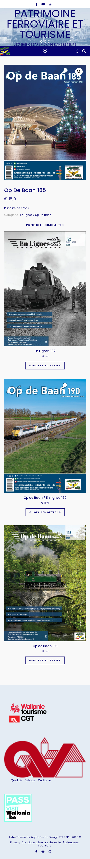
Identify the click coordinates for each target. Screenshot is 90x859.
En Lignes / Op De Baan (35, 215)
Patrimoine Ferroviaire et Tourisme (45, 24)
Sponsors (44, 846)
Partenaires (71, 842)
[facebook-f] (37, 4)
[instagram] (50, 4)
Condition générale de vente (41, 842)
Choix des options (45, 512)
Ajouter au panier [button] (45, 365)
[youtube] (43, 4)
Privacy (15, 842)
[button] (79, 71)
